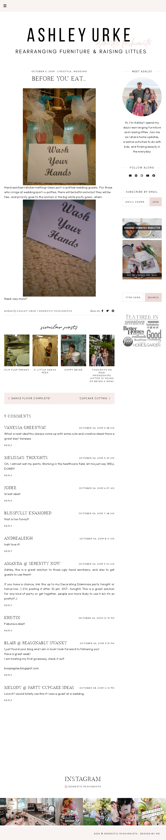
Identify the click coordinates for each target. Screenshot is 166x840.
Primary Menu (3, 5)
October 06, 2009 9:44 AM (96, 563)
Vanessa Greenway (25, 428)
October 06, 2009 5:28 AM (96, 427)
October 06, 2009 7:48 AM (96, 513)
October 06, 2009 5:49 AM (96, 458)
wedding (80, 71)
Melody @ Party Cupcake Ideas (39, 688)
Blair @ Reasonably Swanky (35, 643)
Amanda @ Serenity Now (32, 564)
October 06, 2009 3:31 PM (97, 643)
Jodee (10, 488)
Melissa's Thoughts (26, 458)
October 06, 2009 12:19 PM (97, 618)
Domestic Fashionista (84, 786)
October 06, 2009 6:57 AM (96, 488)
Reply (8, 445)
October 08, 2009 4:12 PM (97, 687)
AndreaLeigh (18, 539)
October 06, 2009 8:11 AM (97, 538)
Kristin (12, 618)
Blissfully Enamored (28, 513)
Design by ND (150, 833)
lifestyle (64, 71)
